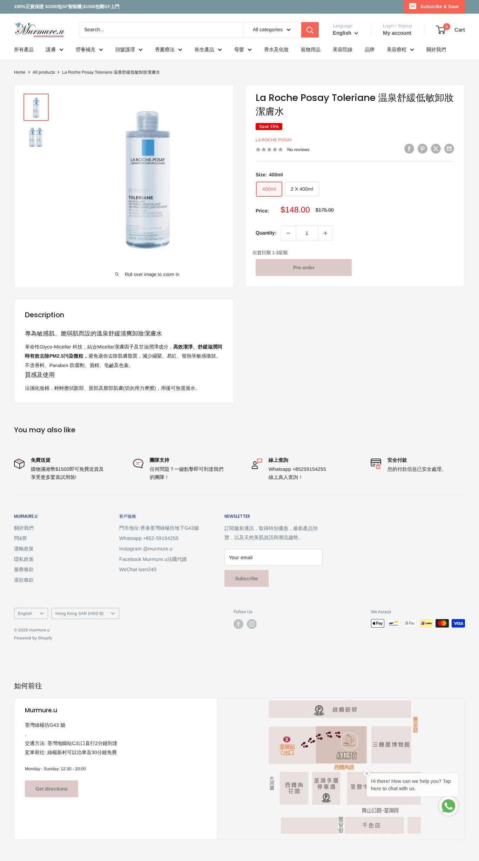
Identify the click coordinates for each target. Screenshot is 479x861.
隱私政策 (24, 559)
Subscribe (246, 578)
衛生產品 (204, 49)
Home (20, 72)
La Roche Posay (274, 140)
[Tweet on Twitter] (436, 149)
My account (397, 33)
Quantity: (266, 233)
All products (44, 72)
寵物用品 (311, 49)
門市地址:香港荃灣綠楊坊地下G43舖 (159, 528)
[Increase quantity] (325, 233)
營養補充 (85, 49)
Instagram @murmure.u (146, 548)
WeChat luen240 (137, 569)
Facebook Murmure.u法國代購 (153, 559)
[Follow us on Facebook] (238, 624)
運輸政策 (24, 548)
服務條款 (24, 569)
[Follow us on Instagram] (252, 624)
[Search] (310, 30)
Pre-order (304, 267)
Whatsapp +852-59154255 (148, 538)
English (25, 613)
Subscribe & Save (439, 6)
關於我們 (436, 49)
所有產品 (24, 49)
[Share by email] (449, 149)
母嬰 (239, 49)
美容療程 (396, 49)
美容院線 (342, 49)
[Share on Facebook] (409, 149)
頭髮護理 (125, 49)
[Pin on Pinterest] (422, 149)
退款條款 (24, 580)
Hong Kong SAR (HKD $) (79, 613)
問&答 (20, 538)
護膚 (51, 49)
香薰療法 (165, 49)
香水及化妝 (276, 49)
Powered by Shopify (33, 638)
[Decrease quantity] (288, 233)
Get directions (51, 789)
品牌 (370, 49)
